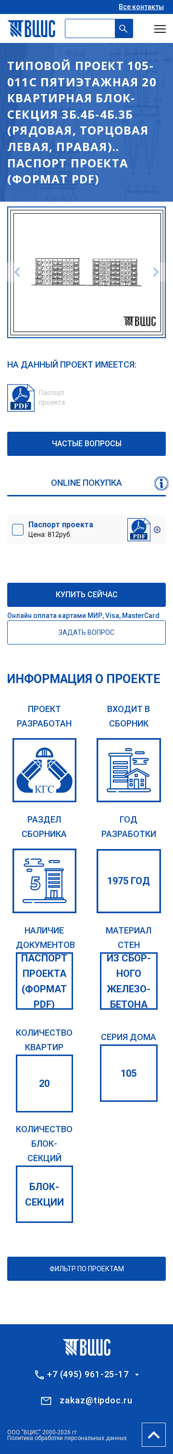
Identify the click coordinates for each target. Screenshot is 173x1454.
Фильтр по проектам (86, 1269)
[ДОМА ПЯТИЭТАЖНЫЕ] (44, 881)
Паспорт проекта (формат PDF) (44, 981)
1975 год (128, 881)
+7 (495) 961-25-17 (88, 1374)
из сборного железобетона (129, 981)
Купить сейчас (87, 594)
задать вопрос (86, 632)
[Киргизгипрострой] (44, 770)
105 (128, 1073)
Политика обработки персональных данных (67, 1438)
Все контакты (141, 7)
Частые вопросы (87, 443)
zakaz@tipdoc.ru (96, 1400)
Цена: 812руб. (60, 529)
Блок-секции (44, 1194)
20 (44, 1083)
